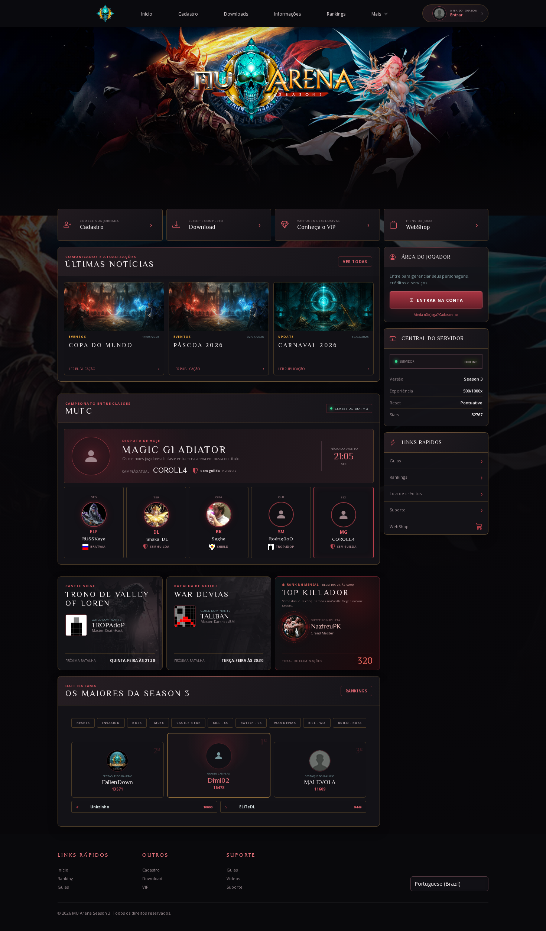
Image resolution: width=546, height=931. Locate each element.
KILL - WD (316, 723)
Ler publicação (82, 368)
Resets (83, 723)
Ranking (65, 878)
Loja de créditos (436, 493)
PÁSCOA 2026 (198, 345)
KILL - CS (220, 723)
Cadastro (151, 870)
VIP (145, 887)
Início (63, 870)
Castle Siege (188, 723)
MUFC (159, 723)
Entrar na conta (440, 300)
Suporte (436, 509)
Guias (436, 460)
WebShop (399, 526)
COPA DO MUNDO (101, 345)
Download (152, 878)
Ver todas (355, 261)
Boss (137, 723)
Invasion (111, 723)
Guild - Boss (350, 723)
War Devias (285, 723)
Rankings (356, 691)
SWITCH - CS (251, 723)
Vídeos (233, 878)
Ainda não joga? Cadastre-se (436, 314)
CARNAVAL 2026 (308, 345)
